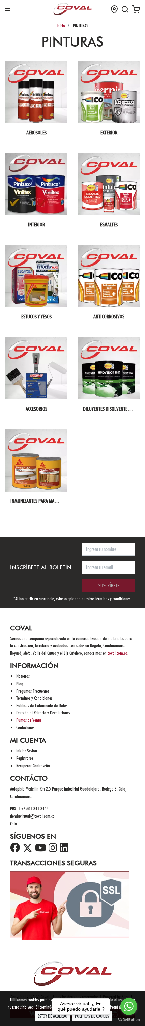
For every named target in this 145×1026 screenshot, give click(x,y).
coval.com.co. (118, 653)
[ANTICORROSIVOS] (109, 276)
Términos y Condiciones (34, 698)
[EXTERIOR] (109, 92)
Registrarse (24, 758)
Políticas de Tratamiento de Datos (41, 705)
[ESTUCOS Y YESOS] (36, 276)
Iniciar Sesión (26, 750)
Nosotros (23, 676)
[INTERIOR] (36, 184)
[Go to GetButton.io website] (129, 1019)
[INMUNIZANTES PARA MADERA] (36, 460)
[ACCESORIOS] (36, 368)
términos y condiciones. (113, 598)
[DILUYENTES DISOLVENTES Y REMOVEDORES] (109, 368)
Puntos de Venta (28, 720)
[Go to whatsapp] (128, 1006)
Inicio (61, 25)
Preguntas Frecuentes (32, 691)
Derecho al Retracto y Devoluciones (43, 712)
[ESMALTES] (109, 184)
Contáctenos (25, 727)
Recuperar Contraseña (33, 765)
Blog (19, 683)
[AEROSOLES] (36, 92)
